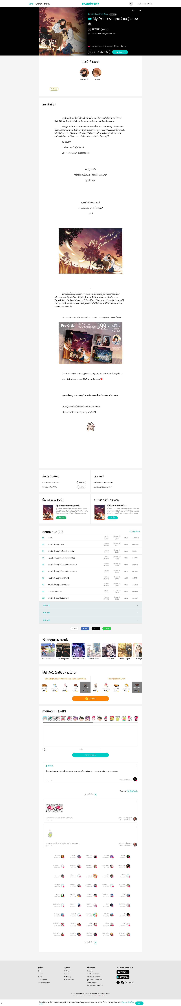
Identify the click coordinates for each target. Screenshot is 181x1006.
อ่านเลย (121, 52)
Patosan (57, 855)
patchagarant (73, 885)
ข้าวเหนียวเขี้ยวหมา (89, 865)
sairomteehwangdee (89, 914)
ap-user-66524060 (73, 933)
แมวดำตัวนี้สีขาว (89, 855)
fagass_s (57, 914)
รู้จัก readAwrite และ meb (95, 980)
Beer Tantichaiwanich (105, 933)
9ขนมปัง (90, 894)
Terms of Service (102, 995)
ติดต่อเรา (90, 971)
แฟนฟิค (38, 3)
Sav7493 (73, 923)
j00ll (124, 894)
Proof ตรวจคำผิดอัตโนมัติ (95, 986)
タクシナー (73, 904)
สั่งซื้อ (113, 518)
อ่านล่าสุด (66, 974)
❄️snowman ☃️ (122, 904)
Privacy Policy (95, 995)
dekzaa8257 (73, 865)
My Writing (67, 977)
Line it (107, 628)
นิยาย (31, 3)
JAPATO (123, 875)
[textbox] (90, 735)
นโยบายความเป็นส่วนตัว (94, 977)
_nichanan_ (105, 865)
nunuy (90, 875)
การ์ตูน (47, 3)
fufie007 (106, 914)
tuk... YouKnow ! (56, 933)
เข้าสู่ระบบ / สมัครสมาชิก (145, 4)
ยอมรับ (139, 1003)
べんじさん (122, 884)
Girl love (54, 89)
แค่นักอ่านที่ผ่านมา (125, 818)
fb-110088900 (56, 865)
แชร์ (75, 628)
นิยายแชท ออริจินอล (44, 983)
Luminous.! (106, 894)
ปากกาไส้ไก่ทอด (73, 855)
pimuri (90, 923)
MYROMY (96, 29)
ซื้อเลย (61, 518)
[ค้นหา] (131, 4)
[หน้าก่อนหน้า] (85, 794)
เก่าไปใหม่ (136, 531)
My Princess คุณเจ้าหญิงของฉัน (113, 21)
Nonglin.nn (122, 865)
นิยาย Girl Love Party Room (98, 14)
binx (107, 904)
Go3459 (73, 914)
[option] (45, 718)
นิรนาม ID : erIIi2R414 (123, 778)
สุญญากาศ (89, 904)
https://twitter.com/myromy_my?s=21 (79, 412)
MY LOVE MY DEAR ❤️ (88, 885)
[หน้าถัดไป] (95, 794)
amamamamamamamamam (56, 875)
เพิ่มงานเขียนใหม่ (69, 980)
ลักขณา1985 (122, 933)
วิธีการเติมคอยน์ (92, 983)
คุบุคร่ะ (58, 894)
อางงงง (123, 855)
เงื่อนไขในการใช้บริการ (93, 974)
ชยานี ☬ (106, 875)
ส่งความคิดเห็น (90, 755)
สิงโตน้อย (57, 884)
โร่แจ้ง (123, 923)
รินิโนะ (107, 923)
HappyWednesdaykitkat (72, 894)
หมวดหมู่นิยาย (42, 980)
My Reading (67, 971)
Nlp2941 (106, 855)
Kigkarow (73, 875)
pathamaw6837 (105, 885)
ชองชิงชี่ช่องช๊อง (56, 923)
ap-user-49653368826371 (56, 904)
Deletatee (89, 933)
